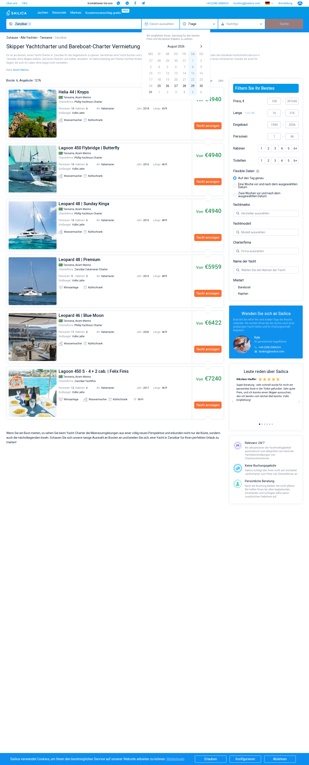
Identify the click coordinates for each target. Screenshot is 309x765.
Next (299, 401)
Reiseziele (59, 12)
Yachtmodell (242, 224)
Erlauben (210, 759)
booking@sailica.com (247, 3)
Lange (237, 113)
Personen (240, 136)
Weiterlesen (175, 759)
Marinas (75, 12)
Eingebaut (240, 125)
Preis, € (238, 101)
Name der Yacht (244, 261)
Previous (8, 113)
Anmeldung (285, 3)
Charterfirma (242, 242)
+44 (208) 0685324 (217, 3)
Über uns (11, 3)
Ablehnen (280, 759)
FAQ (24, 3)
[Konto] (300, 3)
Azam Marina (21, 69)
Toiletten (239, 161)
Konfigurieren (245, 759)
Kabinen (239, 148)
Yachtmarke (241, 205)
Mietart (238, 280)
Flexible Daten (266, 171)
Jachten (42, 12)
